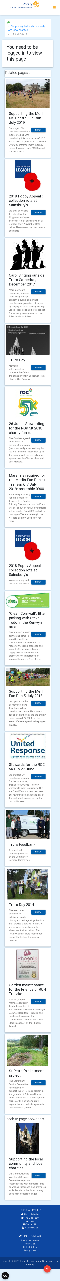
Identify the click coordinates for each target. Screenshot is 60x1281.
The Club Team (31, 1217)
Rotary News (30, 1250)
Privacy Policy (31, 1227)
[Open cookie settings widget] (5, 1275)
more (37, 130)
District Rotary (30, 1247)
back (39, 1175)
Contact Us (31, 1224)
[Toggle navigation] (54, 7)
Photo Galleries (31, 1214)
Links (31, 1221)
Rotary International (30, 1240)
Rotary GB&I (30, 1243)
